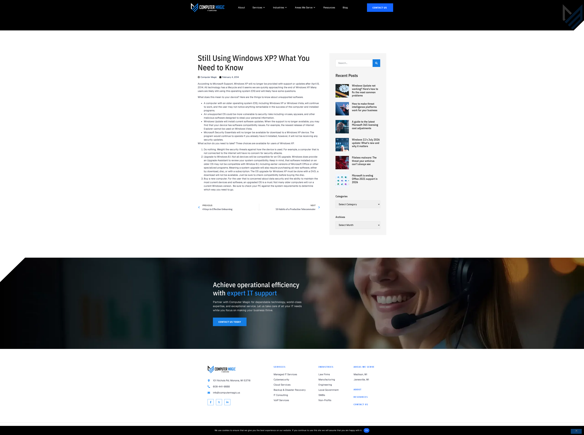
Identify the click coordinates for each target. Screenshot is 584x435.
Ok (366, 430)
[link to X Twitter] (219, 402)
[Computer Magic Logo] (207, 7)
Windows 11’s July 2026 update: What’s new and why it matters (366, 143)
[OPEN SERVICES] (264, 7)
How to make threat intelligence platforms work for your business (364, 107)
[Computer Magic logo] (222, 369)
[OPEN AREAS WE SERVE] (314, 7)
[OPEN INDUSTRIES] (286, 7)
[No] (576, 431)
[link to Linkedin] (227, 402)
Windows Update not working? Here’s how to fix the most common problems (365, 90)
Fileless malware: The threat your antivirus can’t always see (364, 161)
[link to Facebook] (211, 402)
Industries (326, 366)
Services (280, 366)
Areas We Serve (364, 366)
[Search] (376, 63)
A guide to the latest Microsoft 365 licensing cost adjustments (365, 125)
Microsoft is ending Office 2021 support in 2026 (364, 179)
